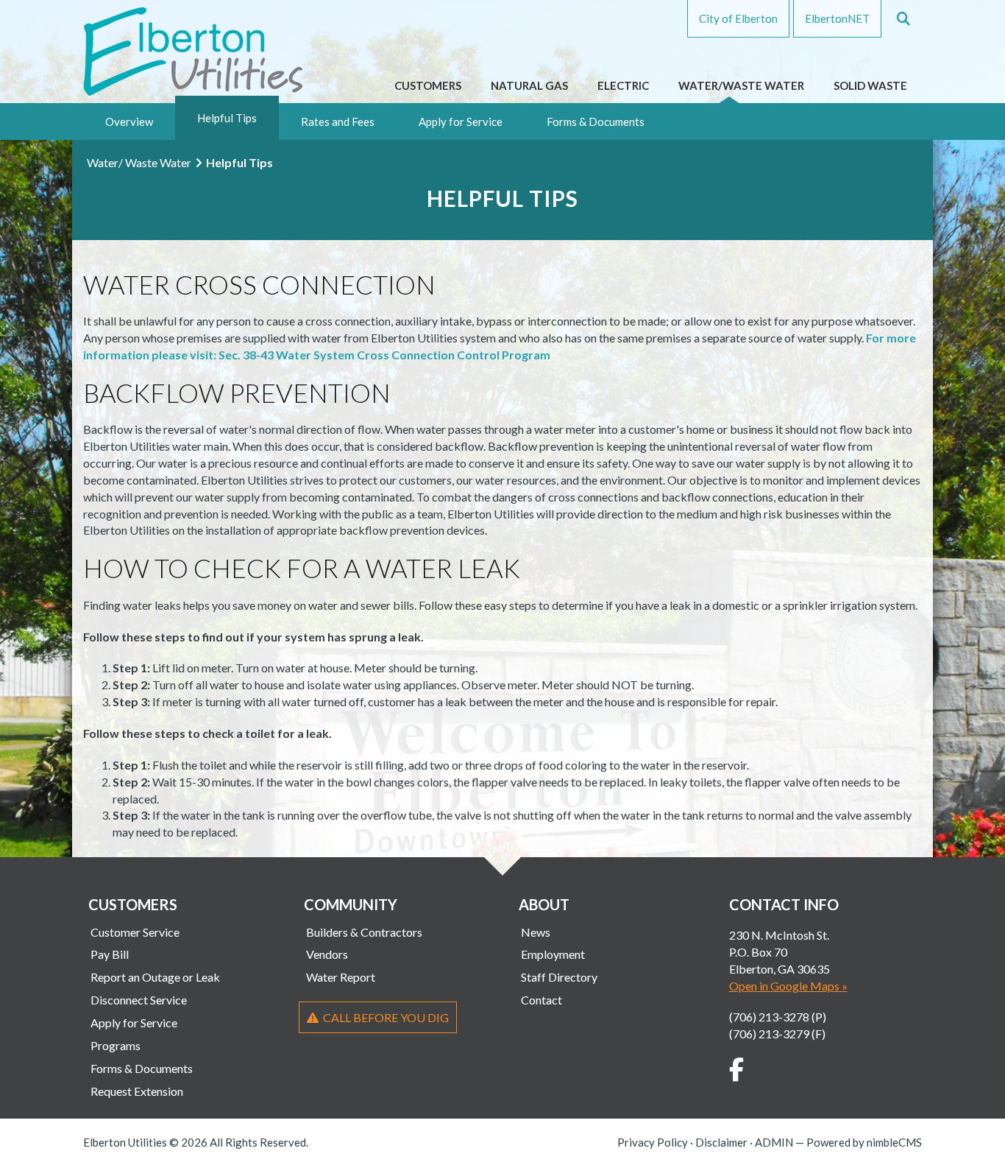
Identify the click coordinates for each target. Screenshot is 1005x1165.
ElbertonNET (837, 18)
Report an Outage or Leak (155, 977)
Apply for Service (460, 121)
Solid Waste (870, 85)
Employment (553, 954)
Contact (541, 1000)
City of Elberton (738, 18)
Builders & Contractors (364, 932)
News (535, 932)
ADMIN (774, 1142)
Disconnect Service (138, 1000)
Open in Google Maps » (788, 986)
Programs (115, 1045)
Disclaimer (721, 1142)
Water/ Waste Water (139, 162)
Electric (623, 85)
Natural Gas (529, 85)
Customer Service (135, 932)
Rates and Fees (337, 121)
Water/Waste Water (741, 85)
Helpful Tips (227, 117)
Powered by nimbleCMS (864, 1142)
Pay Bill (109, 954)
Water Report (340, 977)
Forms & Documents (595, 121)
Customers (427, 85)
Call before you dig (384, 1017)
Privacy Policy (652, 1142)
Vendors (327, 954)
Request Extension (136, 1091)
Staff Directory (559, 977)
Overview (129, 121)
